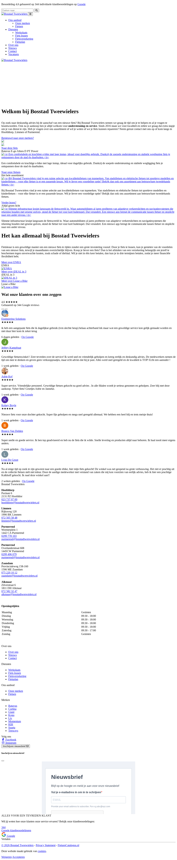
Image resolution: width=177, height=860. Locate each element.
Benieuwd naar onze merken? (17, 138)
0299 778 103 (9, 536)
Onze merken (22, 23)
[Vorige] (2, 309)
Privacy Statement (45, 845)
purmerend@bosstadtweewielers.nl (20, 539)
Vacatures (13, 54)
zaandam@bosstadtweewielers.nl (19, 575)
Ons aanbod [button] (14, 20)
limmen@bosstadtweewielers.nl (18, 520)
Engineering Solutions (13, 318)
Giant (11, 712)
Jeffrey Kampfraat (11, 347)
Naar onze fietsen (10, 172)
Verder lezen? (8, 202)
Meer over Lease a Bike (14, 280)
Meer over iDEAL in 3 (13, 271)
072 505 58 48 (9, 517)
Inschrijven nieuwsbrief (14, 746)
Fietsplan (20, 41)
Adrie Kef (6, 376)
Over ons (13, 44)
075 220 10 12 (9, 572)
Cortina (12, 708)
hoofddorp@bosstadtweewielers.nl (20, 502)
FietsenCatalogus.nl (68, 845)
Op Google (27, 337)
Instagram (10, 742)
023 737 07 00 (9, 499)
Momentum (14, 721)
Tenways (13, 730)
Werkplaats (21, 32)
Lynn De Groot (9, 459)
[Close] (2, 760)
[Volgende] (6, 309)
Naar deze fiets (9, 148)
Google (81, 4)
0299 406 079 (9, 554)
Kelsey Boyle (8, 405)
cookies (42, 851)
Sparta (11, 727)
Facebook (10, 739)
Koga (11, 715)
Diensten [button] (13, 29)
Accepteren (18, 857)
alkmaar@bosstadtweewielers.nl (18, 594)
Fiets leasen (21, 35)
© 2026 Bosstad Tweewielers (17, 845)
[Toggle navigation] (30, 14)
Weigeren (6, 857)
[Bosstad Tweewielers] (14, 13)
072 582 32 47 (9, 591)
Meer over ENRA (11, 262)
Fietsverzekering (24, 38)
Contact (12, 51)
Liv (10, 718)
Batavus (12, 705)
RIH (10, 724)
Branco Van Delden (12, 431)
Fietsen (19, 26)
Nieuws (12, 48)
